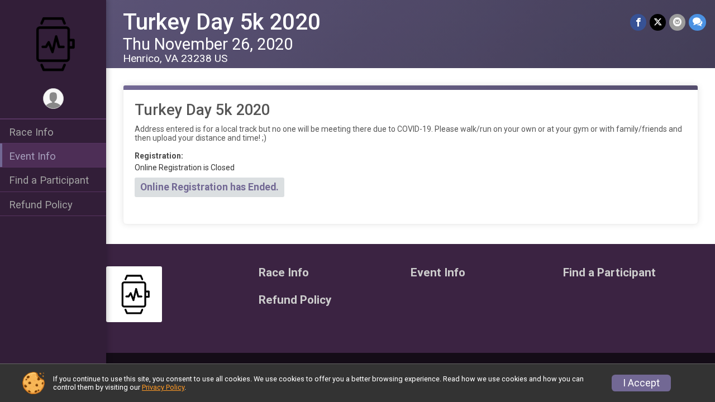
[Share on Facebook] (638, 22)
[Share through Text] (697, 22)
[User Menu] (53, 98)
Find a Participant (49, 180)
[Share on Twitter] (658, 22)
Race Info (31, 132)
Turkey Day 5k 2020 (222, 22)
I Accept (641, 383)
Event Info (32, 156)
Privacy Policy (163, 387)
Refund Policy (41, 204)
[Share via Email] (677, 22)
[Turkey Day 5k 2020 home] (53, 43)
